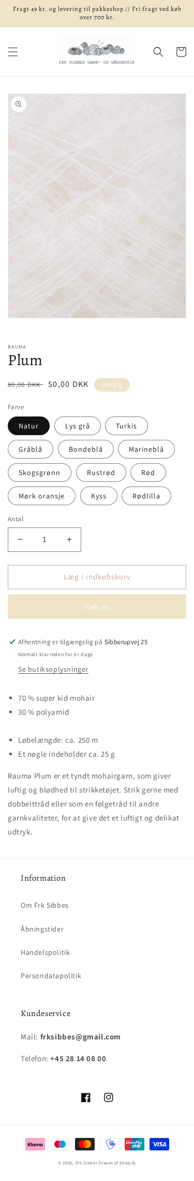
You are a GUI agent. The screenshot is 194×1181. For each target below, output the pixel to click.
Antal (15, 519)
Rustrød (101, 472)
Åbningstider (42, 929)
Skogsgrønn (40, 472)
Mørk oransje (42, 496)
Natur (29, 425)
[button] (13, 51)
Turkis (126, 425)
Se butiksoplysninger (53, 669)
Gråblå (30, 449)
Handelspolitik (45, 952)
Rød (148, 472)
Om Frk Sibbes (45, 905)
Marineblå (146, 449)
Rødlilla (146, 496)
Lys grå (77, 425)
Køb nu (97, 607)
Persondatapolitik (51, 975)
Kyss (99, 496)
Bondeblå (86, 449)
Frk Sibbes (87, 1162)
